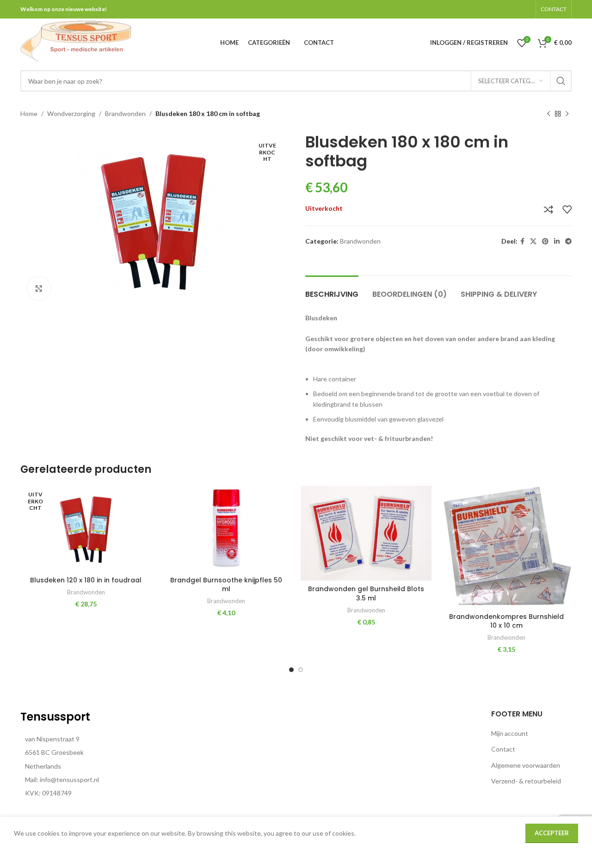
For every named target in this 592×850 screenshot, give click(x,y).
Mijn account (509, 733)
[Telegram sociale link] (568, 241)
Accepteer (552, 833)
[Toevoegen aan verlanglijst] (567, 209)
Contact (503, 749)
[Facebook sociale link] (522, 241)
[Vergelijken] (548, 209)
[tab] (331, 289)
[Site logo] (75, 42)
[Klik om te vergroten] (38, 288)
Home (28, 113)
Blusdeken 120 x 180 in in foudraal (86, 580)
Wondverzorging (71, 113)
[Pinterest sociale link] (545, 241)
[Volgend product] (567, 114)
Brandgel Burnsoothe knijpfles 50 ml (226, 584)
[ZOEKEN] (561, 81)
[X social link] (533, 241)
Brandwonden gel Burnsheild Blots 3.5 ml (366, 593)
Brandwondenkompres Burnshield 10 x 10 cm (506, 621)
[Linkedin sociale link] (556, 241)
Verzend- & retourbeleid (526, 781)
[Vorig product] (548, 114)
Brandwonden (125, 113)
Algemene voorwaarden (525, 765)
